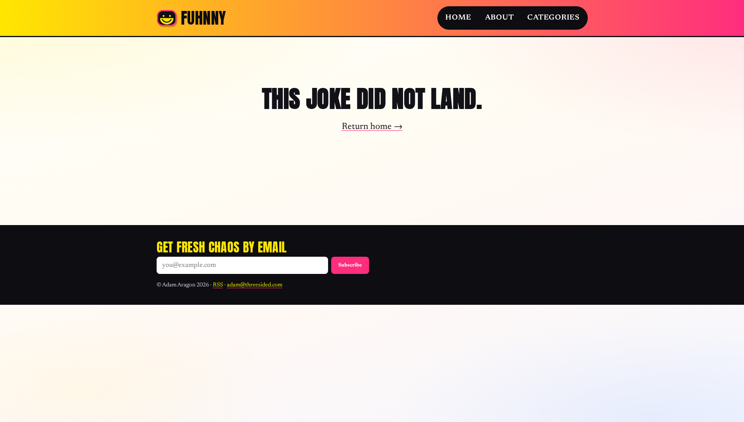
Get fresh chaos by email (222, 247)
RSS (218, 285)
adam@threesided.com (254, 285)
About (499, 17)
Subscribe (350, 265)
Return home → (372, 126)
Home (458, 17)
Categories (553, 17)
